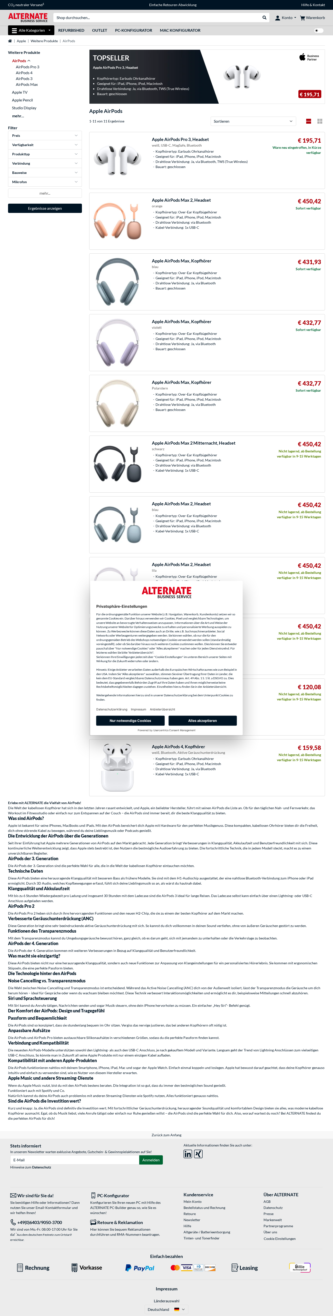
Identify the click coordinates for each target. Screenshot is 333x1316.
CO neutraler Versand (26, 4)
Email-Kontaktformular (53, 1208)
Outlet (99, 30)
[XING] (198, 1153)
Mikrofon (19, 182)
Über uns (270, 1232)
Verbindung (21, 163)
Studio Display (24, 107)
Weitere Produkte (44, 41)
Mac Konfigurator (180, 30)
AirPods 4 (24, 72)
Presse (269, 1214)
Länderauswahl (166, 1300)
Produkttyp (21, 154)
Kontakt (319, 5)
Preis (16, 135)
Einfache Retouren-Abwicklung (172, 5)
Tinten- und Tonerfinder (202, 1238)
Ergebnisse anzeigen (45, 208)
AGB (267, 1201)
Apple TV (20, 92)
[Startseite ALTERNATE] (28, 17)
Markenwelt (273, 1220)
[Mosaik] (320, 121)
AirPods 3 (24, 78)
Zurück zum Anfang (166, 1135)
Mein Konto (193, 1201)
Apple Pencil (22, 100)
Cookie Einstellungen (280, 1238)
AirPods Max (27, 84)
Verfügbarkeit (22, 145)
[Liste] (309, 121)
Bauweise (19, 172)
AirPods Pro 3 (27, 66)
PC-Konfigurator (133, 30)
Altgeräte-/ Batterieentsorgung (207, 1232)
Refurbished (71, 30)
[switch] (318, 30)
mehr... (18, 115)
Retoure (190, 1214)
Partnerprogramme (278, 1226)
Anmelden (151, 1159)
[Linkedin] (188, 1153)
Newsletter (192, 1220)
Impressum (166, 1288)
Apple (21, 41)
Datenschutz (41, 1167)
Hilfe (305, 5)
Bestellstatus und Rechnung (204, 1208)
